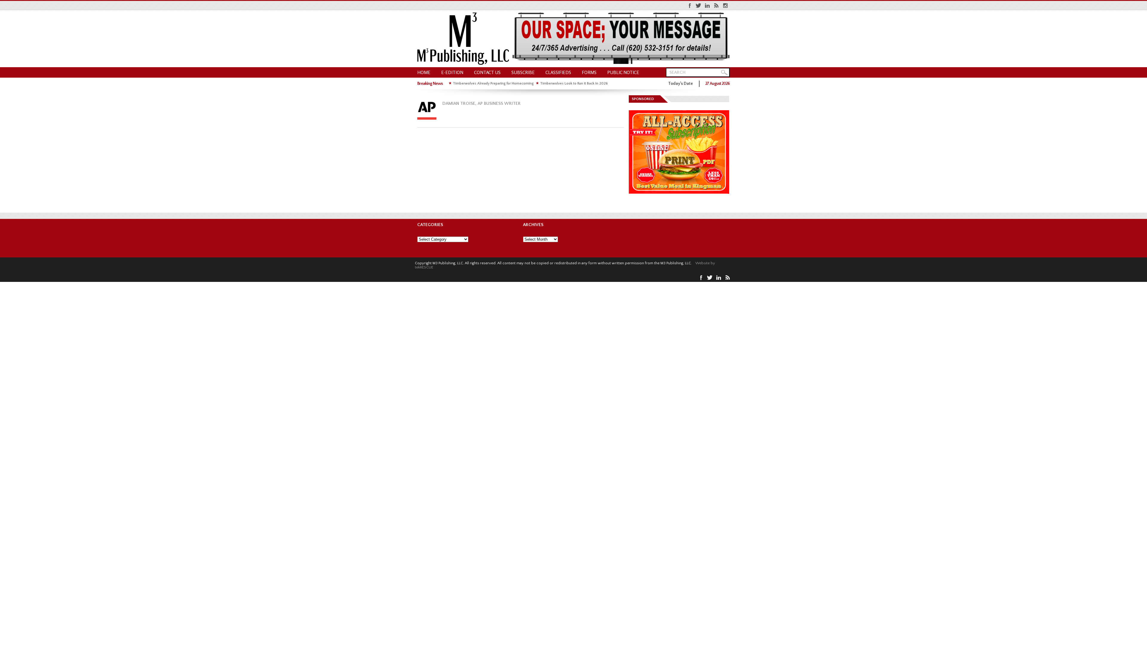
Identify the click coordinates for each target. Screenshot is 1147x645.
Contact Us (487, 72)
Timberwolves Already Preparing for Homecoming (493, 83)
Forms (589, 72)
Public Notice (623, 72)
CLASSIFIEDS (558, 72)
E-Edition (452, 72)
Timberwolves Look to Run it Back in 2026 (574, 83)
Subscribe (523, 72)
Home (423, 72)
